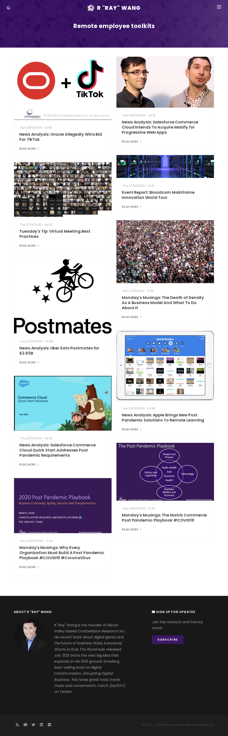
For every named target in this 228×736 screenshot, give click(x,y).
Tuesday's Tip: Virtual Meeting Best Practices (54, 233)
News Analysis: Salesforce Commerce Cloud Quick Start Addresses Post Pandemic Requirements (57, 450)
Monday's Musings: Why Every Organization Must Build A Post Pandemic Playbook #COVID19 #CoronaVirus (61, 553)
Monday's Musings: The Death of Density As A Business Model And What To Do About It (163, 303)
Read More (28, 149)
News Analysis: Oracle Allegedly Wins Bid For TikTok (60, 136)
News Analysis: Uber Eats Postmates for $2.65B (59, 350)
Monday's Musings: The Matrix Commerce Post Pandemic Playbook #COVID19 (164, 517)
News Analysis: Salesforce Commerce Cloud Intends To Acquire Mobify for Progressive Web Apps (160, 127)
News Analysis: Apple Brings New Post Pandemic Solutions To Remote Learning (163, 417)
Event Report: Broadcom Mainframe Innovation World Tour (158, 195)
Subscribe (167, 639)
